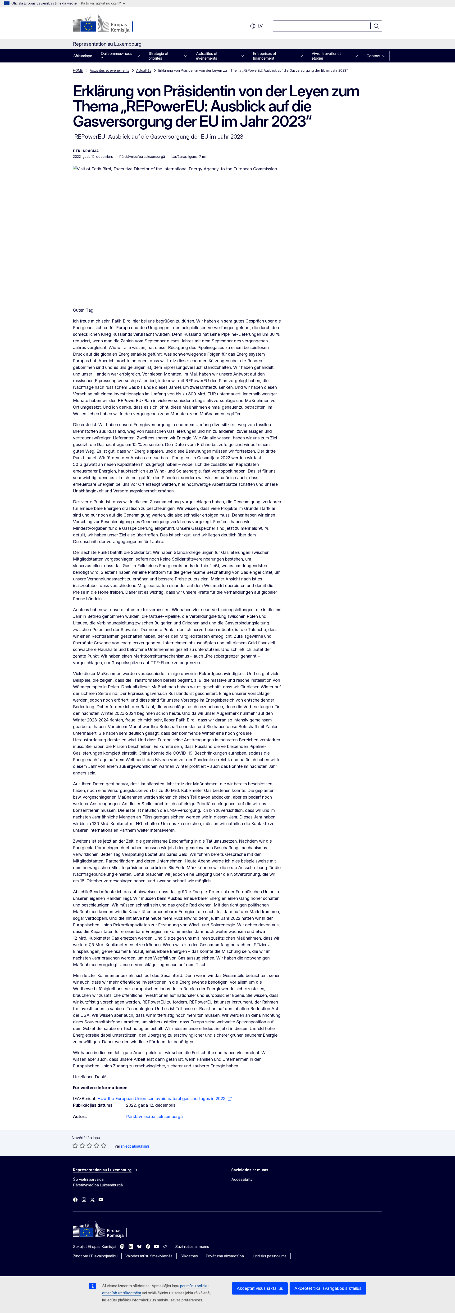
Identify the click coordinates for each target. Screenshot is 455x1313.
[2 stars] (79, 1145)
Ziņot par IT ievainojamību (95, 1256)
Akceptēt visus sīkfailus (260, 1288)
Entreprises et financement (264, 56)
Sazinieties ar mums (192, 1246)
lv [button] (260, 25)
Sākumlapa (82, 55)
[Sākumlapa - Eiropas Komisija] (111, 23)
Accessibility (242, 1179)
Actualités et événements (206, 56)
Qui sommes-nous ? (116, 56)
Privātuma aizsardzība (225, 1256)
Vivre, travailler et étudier (326, 56)
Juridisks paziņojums (269, 1256)
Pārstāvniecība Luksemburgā (154, 1116)
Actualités (143, 70)
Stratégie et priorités (158, 56)
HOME (78, 70)
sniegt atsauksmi (135, 1146)
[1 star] (75, 1145)
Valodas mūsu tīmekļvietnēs (149, 1256)
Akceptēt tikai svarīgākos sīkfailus (327, 1288)
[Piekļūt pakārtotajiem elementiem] (140, 55)
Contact (373, 55)
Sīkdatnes (189, 1256)
